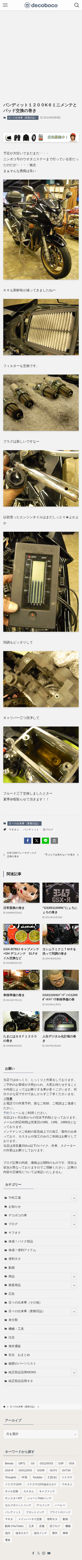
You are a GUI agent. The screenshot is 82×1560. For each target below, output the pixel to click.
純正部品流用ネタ (21, 1381)
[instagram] (44, 1553)
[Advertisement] (41, 53)
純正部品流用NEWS (22, 1372)
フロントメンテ (35, 1512)
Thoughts (10, 1477)
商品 (12, 1276)
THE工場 (15, 1197)
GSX (71, 1463)
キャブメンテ (47, 1491)
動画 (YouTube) (14, 1526)
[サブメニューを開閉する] (74, 1198)
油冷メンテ (40, 1533)
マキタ (9, 1519)
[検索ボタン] (77, 5)
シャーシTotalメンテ (39, 1498)
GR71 (22, 1463)
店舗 (41, 1526)
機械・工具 (16, 1328)
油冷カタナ (22, 1533)
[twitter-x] (38, 1553)
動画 (12, 1267)
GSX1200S (25, 1470)
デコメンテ (43, 1505)
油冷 (7, 1533)
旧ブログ (48, 829)
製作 (55, 1533)
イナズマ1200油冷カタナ (42, 1484)
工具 (31, 1526)
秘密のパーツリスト (22, 1363)
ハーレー (60, 1505)
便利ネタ (15, 1258)
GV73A (66, 1470)
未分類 (13, 1320)
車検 (65, 1533)
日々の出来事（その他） (25, 1302)
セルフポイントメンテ (18, 1505)
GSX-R (9, 1470)
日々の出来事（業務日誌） (22, 117)
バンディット (31, 829)
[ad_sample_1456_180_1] (41, 141)
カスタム (28, 1491)
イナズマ (67, 1477)
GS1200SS (46, 1463)
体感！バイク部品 (21, 1241)
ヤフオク (15, 1232)
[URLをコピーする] (54, 841)
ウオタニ (14, 829)
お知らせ (15, 1206)
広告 (12, 1293)
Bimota (9, 1463)
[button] (27, 841)
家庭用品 (15, 1285)
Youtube (37, 1477)
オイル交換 (11, 1491)
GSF (61, 1463)
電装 (7, 1540)
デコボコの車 (18, 1215)
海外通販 (15, 1346)
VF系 (24, 1477)
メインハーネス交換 (30, 1519)
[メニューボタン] (5, 5)
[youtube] (49, 1553)
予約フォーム (12, 1113)
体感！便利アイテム (22, 1250)
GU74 (53, 1470)
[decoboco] (41, 5)
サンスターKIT (13, 1498)
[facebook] (33, 1553)
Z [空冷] (52, 1477)
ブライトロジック (60, 1512)
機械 (68, 1526)
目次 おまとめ (19, 1355)
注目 (12, 1337)
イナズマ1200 (13, 1484)
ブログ (13, 1224)
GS (33, 1463)
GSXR (41, 1470)
